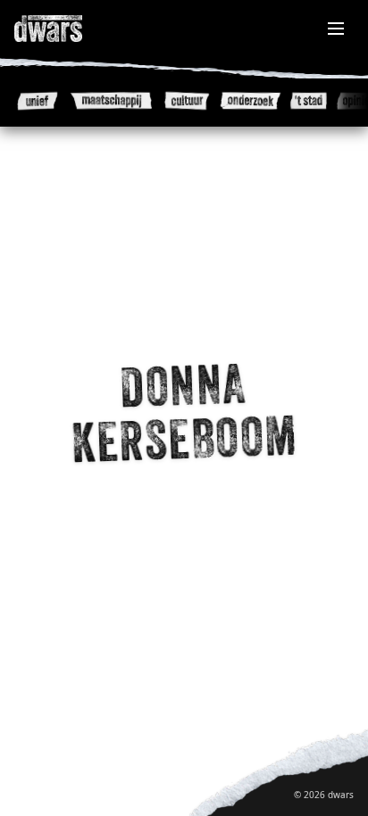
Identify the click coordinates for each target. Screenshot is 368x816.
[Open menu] (336, 28)
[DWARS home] (67, 28)
